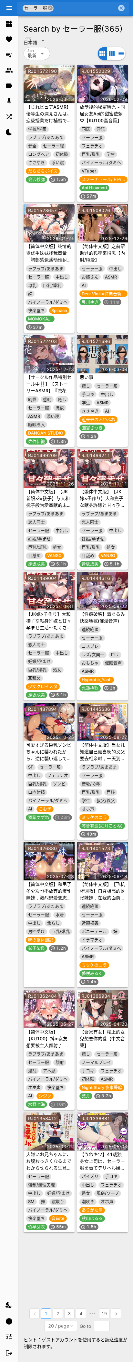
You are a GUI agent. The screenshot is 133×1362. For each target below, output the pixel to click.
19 (104, 1313)
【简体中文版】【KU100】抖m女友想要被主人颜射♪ (46, 1038)
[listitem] (9, 24)
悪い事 (86, 377)
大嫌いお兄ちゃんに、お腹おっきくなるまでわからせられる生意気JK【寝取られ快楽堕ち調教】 (48, 1167)
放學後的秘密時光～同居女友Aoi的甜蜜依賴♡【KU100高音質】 (102, 113)
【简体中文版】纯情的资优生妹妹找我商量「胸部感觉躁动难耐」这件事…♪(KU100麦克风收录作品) (48, 259)
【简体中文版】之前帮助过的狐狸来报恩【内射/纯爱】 (102, 252)
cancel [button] (51, 8)
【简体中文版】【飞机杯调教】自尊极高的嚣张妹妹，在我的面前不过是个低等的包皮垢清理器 (102, 897)
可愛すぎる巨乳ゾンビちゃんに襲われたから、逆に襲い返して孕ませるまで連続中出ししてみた (48, 758)
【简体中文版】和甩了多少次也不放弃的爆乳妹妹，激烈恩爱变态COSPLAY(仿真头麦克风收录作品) (48, 897)
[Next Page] (116, 1313)
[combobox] (85, 8)
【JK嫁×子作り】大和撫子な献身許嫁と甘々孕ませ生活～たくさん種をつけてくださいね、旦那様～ (48, 627)
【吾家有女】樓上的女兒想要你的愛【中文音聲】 (102, 1038)
